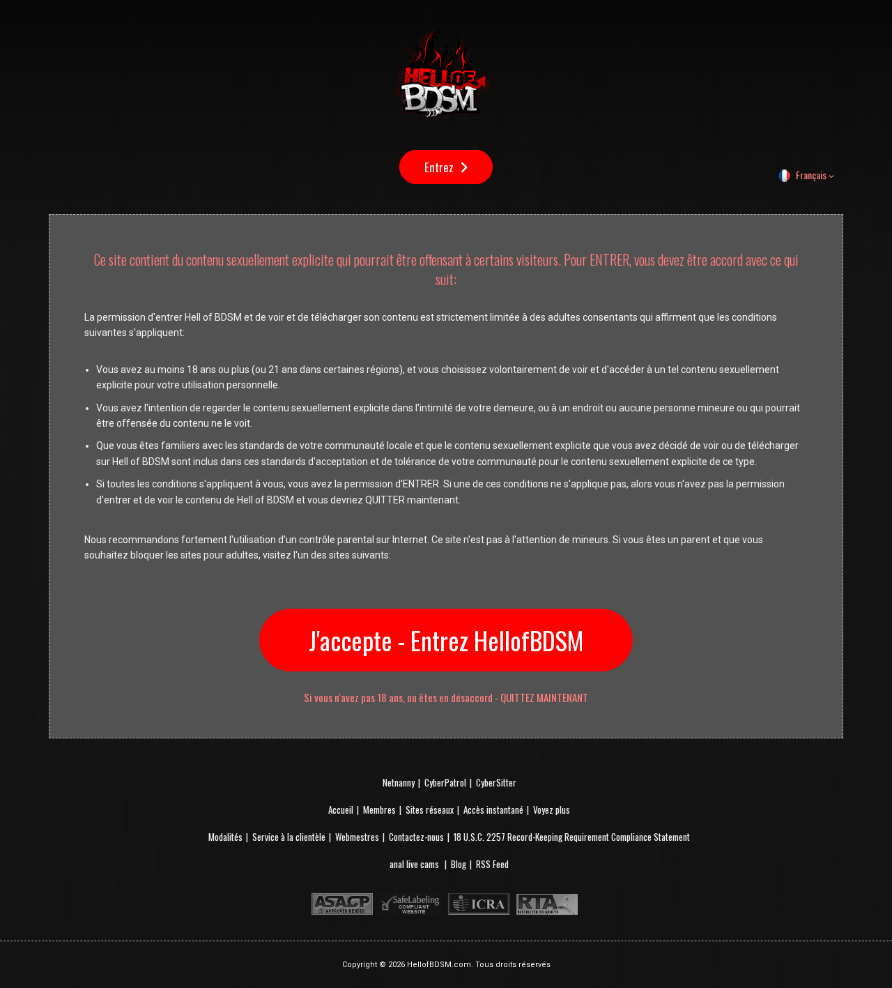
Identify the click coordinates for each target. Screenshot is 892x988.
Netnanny (399, 782)
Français (811, 174)
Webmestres (357, 837)
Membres (379, 809)
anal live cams (415, 864)
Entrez (439, 167)
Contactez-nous (416, 837)
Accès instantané (493, 809)
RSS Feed (492, 864)
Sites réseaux (430, 809)
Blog (458, 864)
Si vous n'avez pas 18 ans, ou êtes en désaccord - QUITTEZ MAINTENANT (446, 697)
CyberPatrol (445, 782)
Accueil (340, 809)
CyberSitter (496, 782)
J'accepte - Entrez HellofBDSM (446, 639)
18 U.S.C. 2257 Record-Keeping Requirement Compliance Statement (572, 837)
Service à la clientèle (288, 837)
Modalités (225, 837)
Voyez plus (551, 809)
